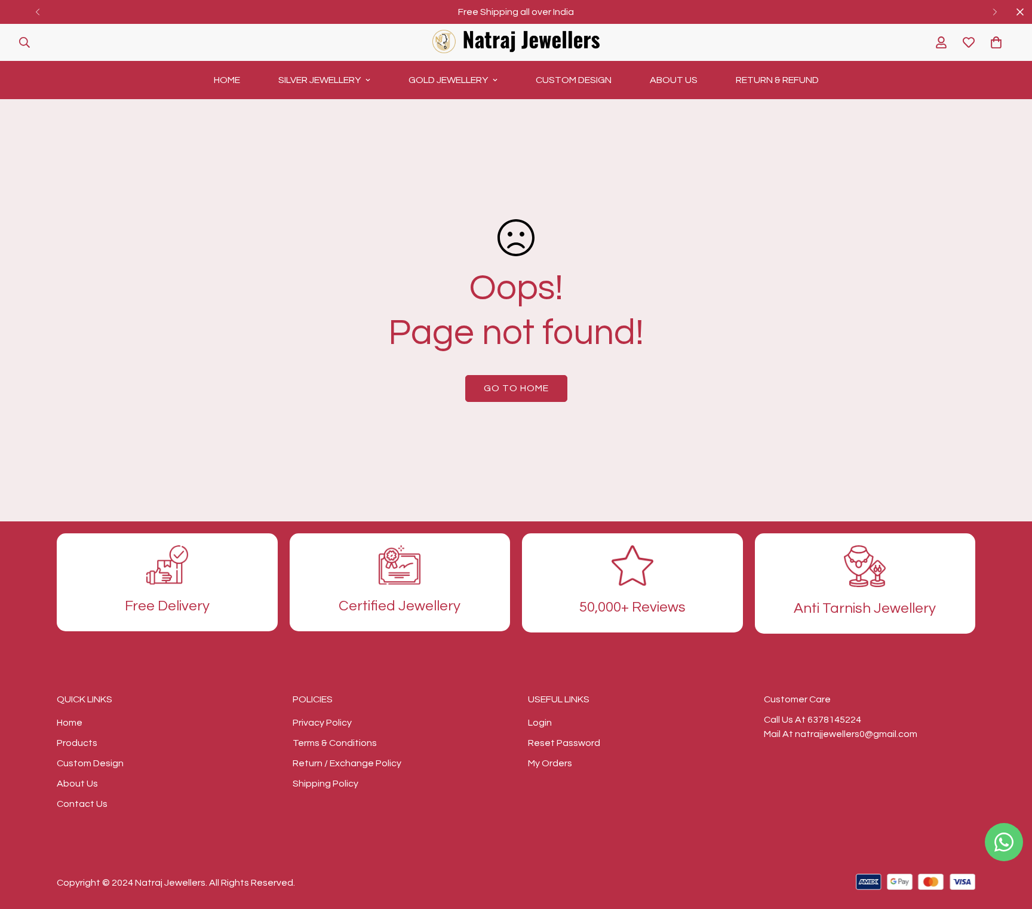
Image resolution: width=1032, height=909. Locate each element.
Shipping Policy (325, 783)
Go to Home (516, 388)
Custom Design (574, 80)
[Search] (24, 42)
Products (77, 743)
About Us (674, 80)
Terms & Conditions (335, 743)
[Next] (994, 12)
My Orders (550, 763)
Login (540, 722)
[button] (996, 42)
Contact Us (82, 804)
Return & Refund (777, 80)
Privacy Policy (322, 722)
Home (227, 80)
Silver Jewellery (319, 80)
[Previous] (37, 12)
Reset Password (564, 743)
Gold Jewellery (448, 80)
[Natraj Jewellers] (516, 42)
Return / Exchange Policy (347, 763)
